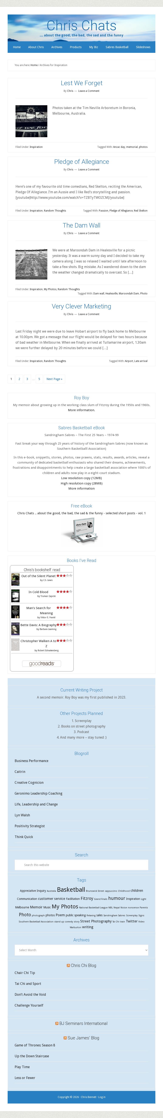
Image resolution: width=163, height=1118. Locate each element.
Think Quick (24, 837)
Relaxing (91, 915)
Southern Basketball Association (36, 921)
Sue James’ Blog (83, 1037)
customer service (51, 898)
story (76, 921)
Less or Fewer (25, 1078)
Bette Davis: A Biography (38, 625)
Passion (103, 210)
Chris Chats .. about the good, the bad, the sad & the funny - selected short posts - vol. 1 (81, 513)
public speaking (76, 915)
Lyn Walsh (22, 815)
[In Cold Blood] (15, 601)
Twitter (132, 921)
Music (47, 907)
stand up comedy (63, 921)
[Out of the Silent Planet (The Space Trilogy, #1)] (15, 585)
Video (141, 921)
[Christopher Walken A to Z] (15, 650)
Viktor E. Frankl (48, 617)
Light (143, 899)
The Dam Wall (81, 225)
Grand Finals (100, 899)
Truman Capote (48, 596)
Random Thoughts (55, 210)
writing (87, 927)
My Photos (50, 289)
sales (99, 915)
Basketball (71, 889)
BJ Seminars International (83, 1023)
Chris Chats (81, 25)
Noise (124, 907)
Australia (51, 891)
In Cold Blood (38, 592)
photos (143, 147)
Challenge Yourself (29, 1005)
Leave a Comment (88, 90)
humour (116, 898)
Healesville (111, 293)
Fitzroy (87, 898)
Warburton (75, 927)
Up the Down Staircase (32, 1056)
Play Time (22, 1067)
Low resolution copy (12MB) (81, 478)
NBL (110, 907)
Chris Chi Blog (83, 965)
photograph (38, 915)
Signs (141, 915)
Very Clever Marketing (81, 306)
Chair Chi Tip (25, 973)
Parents (144, 907)
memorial (132, 147)
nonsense (133, 907)
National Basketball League (93, 907)
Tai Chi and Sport (28, 984)
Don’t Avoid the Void (30, 995)
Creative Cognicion (29, 783)
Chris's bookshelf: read (42, 570)
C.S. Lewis (48, 580)
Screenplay (132, 915)
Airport (129, 361)
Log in (101, 1097)
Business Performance (31, 761)
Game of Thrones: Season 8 (35, 1045)
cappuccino (111, 891)
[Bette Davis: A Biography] (15, 635)
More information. (81, 410)
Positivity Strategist (30, 826)
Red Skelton (141, 210)
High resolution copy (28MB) (82, 483)
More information (81, 488)
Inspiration (36, 147)
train (122, 921)
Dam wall (98, 293)
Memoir (36, 907)
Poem (60, 915)
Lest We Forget (82, 83)
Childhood (124, 891)
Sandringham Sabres (114, 915)
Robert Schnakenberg (48, 650)
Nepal (117, 907)
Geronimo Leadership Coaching (38, 793)
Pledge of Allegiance (81, 161)
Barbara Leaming (48, 629)
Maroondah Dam (129, 293)
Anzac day (119, 147)
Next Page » (54, 379)
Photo (144, 293)
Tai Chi (115, 921)
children (137, 890)
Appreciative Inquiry (33, 890)
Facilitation (73, 898)
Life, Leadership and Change (36, 804)
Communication (27, 898)
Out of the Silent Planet (38, 576)
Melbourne (22, 907)
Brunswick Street (95, 891)
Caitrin (20, 772)
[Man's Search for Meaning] (15, 618)
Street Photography (96, 921)
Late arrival (141, 361)
